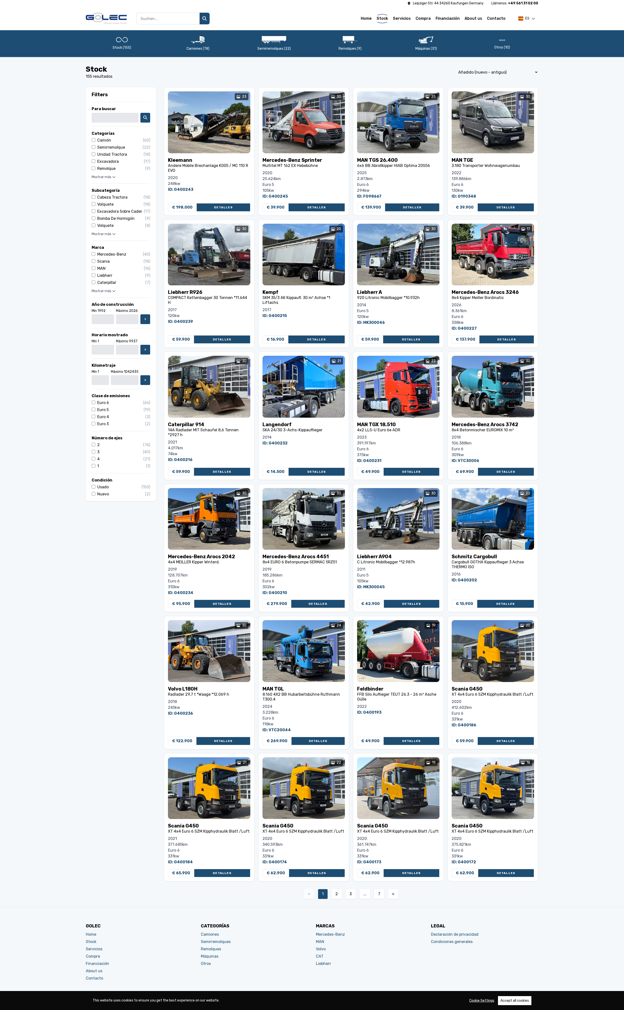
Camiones (210, 934)
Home (366, 18)
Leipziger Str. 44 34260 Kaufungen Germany (448, 3)
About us (473, 18)
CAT (319, 956)
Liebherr (323, 963)
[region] (312, 1000)
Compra (423, 18)
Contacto (496, 18)
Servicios (402, 18)
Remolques (211, 949)
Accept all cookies (514, 1001)
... (364, 894)
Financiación (448, 18)
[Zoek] (205, 18)
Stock (382, 18)
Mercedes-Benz (330, 934)
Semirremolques (216, 941)
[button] (526, 18)
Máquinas (209, 956)
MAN (320, 941)
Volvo (321, 949)
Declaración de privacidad (454, 934)
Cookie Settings (481, 1001)
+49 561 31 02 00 (523, 3)
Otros (206, 963)
